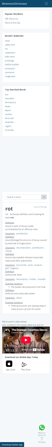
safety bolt (10, 44)
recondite (9, 130)
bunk (30, 265)
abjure (8, 110)
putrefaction (22, 233)
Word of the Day (12, 22)
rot (6, 48)
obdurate (9, 122)
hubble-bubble (12, 64)
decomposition (23, 247)
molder (32, 279)
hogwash (14, 268)
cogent (8, 126)
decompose (22, 279)
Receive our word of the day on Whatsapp (42, 432)
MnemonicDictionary (14, 3)
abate (7, 106)
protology (9, 60)
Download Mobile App (12, 444)
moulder (42, 279)
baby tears (10, 56)
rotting (8, 250)
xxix (6, 94)
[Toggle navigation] (46, 3)
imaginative (10, 76)
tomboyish (10, 68)
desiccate (9, 118)
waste (19, 297)
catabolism (10, 52)
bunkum (38, 265)
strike (7, 40)
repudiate (9, 98)
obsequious (10, 102)
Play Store (25, 369)
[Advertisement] (26, 165)
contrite (8, 114)
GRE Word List (11, 18)
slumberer (9, 72)
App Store (10, 369)
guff (7, 268)
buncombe (21, 265)
